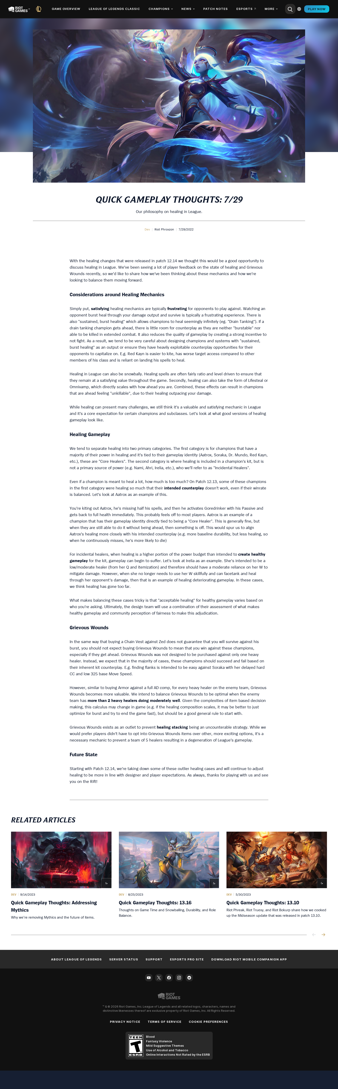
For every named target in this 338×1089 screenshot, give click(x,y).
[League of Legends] (39, 9)
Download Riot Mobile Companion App (249, 959)
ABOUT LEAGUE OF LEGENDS (76, 959)
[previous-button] (314, 935)
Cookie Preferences (208, 1021)
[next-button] (323, 935)
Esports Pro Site (187, 959)
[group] (169, 878)
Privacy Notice (125, 1021)
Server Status (123, 959)
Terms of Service (165, 1021)
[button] (147, 229)
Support (154, 959)
